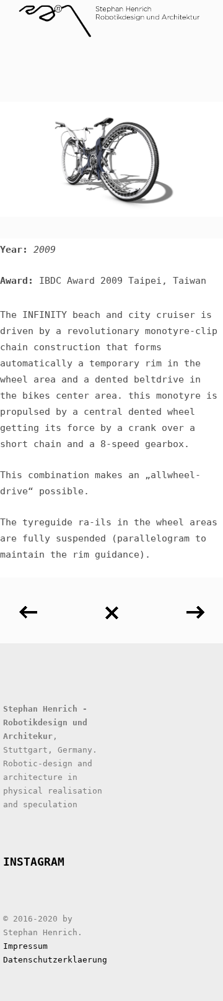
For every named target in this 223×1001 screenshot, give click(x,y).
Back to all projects (111, 608)
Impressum (25, 946)
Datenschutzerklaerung (55, 959)
